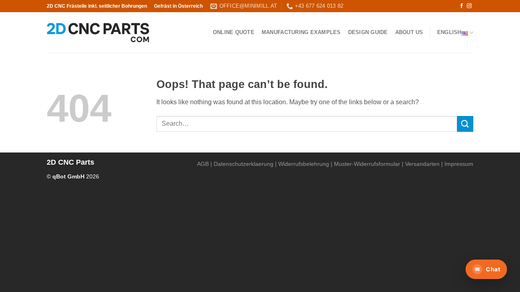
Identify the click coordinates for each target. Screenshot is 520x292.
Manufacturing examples (301, 32)
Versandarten (422, 164)
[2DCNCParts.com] (98, 33)
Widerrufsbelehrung (303, 164)
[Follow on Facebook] (461, 6)
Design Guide (368, 32)
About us (409, 32)
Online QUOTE (233, 32)
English (449, 32)
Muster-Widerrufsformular (367, 164)
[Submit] (465, 124)
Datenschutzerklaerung (243, 164)
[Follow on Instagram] (469, 6)
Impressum (458, 164)
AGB (203, 164)
